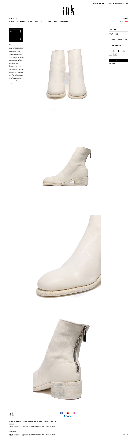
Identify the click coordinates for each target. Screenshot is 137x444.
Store (25, 421)
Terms (46, 421)
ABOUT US (12, 421)
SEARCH (125, 18)
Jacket (42, 21)
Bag (55, 21)
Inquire (118, 60)
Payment (39, 421)
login (110, 4)
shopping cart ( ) (119, 4)
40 (115, 54)
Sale (126, 21)
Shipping (18, 421)
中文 (127, 4)
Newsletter (32, 421)
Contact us (52, 421)
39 (120, 51)
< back (10, 84)
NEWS (121, 21)
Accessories (64, 21)
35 (110, 51)
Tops (36, 21)
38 (115, 51)
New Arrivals (21, 21)
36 (125, 51)
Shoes (30, 21)
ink (68, 10)
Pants (50, 21)
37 (110, 54)
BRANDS (11, 21)
